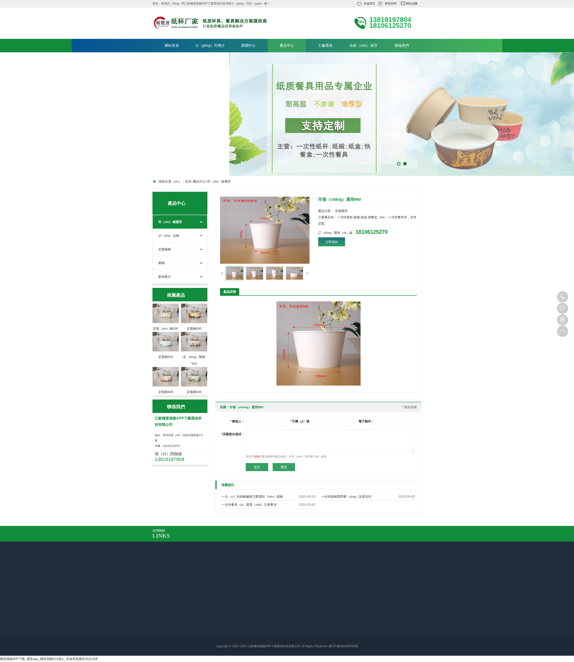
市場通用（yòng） (250, 611)
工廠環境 (325, 45)
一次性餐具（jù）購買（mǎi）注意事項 (249, 504)
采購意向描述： (233, 434)
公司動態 (203, 611)
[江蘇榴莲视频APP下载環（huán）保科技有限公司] (213, 22)
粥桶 (161, 263)
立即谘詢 (331, 242)
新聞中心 (248, 45)
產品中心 (287, 45)
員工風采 (163, 617)
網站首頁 (172, 45)
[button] (222, 273)
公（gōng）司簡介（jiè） (210, 52)
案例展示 (164, 276)
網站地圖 (411, 3)
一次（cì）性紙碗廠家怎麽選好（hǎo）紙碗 (252, 496)
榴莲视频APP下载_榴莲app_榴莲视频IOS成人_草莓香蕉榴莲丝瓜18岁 (49, 659)
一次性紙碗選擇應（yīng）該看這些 (346, 496)
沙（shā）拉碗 (168, 235)
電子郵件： (366, 421)
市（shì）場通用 (218, 181)
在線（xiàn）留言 (363, 45)
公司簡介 (183, 578)
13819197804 (562, 296)
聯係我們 (390, 3)
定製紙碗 (164, 249)
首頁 (188, 181)
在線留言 (369, 3)
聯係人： (237, 421)
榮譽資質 (163, 611)
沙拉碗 (242, 617)
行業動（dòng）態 (210, 617)
